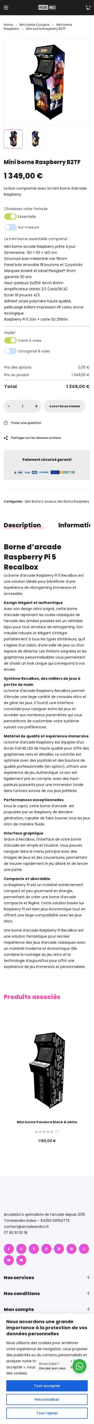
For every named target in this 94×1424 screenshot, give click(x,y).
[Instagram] (21, 1249)
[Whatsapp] (84, 1249)
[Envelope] (21, 1260)
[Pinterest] (71, 1249)
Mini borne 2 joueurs (35, 24)
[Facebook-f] (9, 1249)
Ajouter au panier (64, 406)
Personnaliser (47, 1399)
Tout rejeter (47, 1413)
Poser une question (26, 423)
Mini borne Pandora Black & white (47, 1122)
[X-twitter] (34, 1249)
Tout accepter (47, 1385)
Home (8, 24)
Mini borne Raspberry (73, 501)
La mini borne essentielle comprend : (36, 238)
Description (22, 525)
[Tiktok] (46, 1249)
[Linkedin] (59, 1249)
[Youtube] (9, 1260)
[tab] (27, 525)
